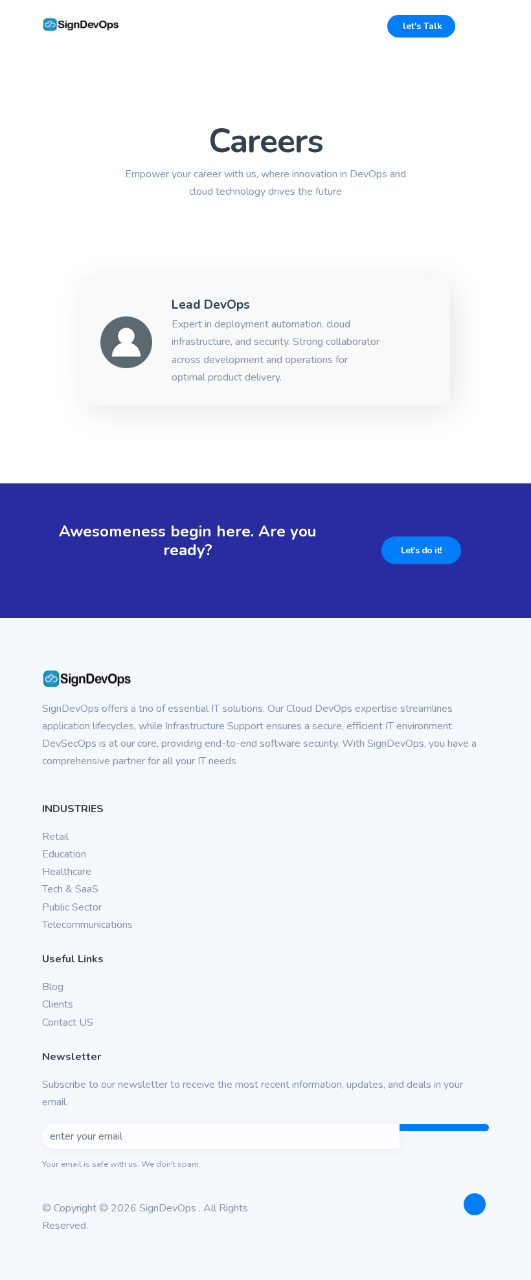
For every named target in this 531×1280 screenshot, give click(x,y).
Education (64, 854)
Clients (57, 1004)
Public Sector (72, 907)
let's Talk (421, 26)
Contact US (67, 1022)
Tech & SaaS (70, 889)
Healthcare (66, 872)
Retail (55, 837)
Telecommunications (87, 925)
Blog (52, 987)
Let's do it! (421, 550)
